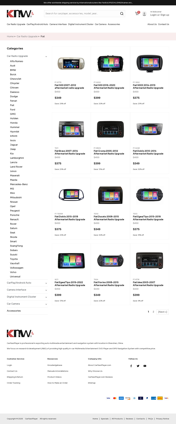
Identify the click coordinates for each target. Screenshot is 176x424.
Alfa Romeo (16, 61)
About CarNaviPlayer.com (99, 365)
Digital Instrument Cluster (81, 24)
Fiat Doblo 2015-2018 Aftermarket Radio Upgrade (70, 218)
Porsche (14, 215)
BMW (12, 70)
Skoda (13, 237)
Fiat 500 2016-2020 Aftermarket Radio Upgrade (109, 86)
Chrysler (14, 83)
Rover (12, 223)
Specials (105, 419)
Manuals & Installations (57, 371)
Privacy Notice (162, 419)
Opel (12, 206)
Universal (14, 276)
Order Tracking (13, 383)
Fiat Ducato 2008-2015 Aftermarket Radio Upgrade (109, 218)
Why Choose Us (95, 371)
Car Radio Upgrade (16, 24)
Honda (13, 122)
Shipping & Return (15, 377)
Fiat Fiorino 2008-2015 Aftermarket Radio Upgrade (109, 283)
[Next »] (162, 311)
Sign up (164, 14)
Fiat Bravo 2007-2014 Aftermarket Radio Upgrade (70, 152)
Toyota (13, 259)
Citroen (14, 87)
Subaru (13, 250)
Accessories (114, 24)
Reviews (129, 419)
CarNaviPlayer (31, 419)
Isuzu (12, 140)
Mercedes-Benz (18, 184)
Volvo (12, 272)
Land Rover (15, 166)
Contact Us (163, 24)
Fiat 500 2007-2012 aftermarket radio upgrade (69, 86)
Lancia (13, 162)
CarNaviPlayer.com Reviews (100, 377)
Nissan (13, 201)
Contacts (140, 419)
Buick (12, 74)
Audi (12, 65)
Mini (12, 193)
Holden (13, 118)
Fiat (11, 105)
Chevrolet (15, 78)
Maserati (14, 175)
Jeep (12, 149)
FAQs (150, 419)
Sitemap (92, 383)
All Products (117, 419)
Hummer (14, 127)
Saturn (13, 228)
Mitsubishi (15, 197)
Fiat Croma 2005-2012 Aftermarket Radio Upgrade (109, 152)
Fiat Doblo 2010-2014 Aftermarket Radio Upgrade (148, 152)
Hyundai (14, 131)
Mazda (13, 179)
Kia (11, 153)
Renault (14, 219)
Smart (13, 241)
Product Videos (54, 377)
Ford (12, 109)
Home (10, 36)
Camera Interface (58, 24)
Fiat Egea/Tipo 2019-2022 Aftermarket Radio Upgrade (70, 283)
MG (11, 188)
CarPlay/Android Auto (37, 24)
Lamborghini (16, 158)
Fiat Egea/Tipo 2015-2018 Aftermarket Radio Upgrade (148, 218)
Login (153, 14)
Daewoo (14, 92)
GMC (12, 114)
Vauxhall (14, 263)
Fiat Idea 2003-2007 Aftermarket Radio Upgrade (148, 283)
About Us (152, 24)
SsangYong (16, 245)
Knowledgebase (54, 365)
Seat (12, 232)
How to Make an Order (57, 383)
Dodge (13, 96)
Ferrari (13, 100)
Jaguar (13, 144)
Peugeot (14, 210)
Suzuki (13, 254)
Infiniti (13, 136)
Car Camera (100, 24)
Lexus (12, 171)
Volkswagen (16, 267)
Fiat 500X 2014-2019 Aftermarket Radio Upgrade (148, 86)
